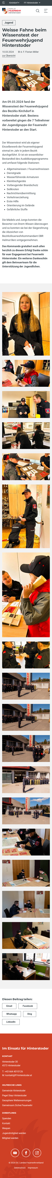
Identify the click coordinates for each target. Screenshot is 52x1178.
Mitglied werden (10, 1138)
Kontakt (6, 1123)
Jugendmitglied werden (14, 1133)
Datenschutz (20, 1168)
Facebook (28, 1006)
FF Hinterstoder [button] (31, 3)
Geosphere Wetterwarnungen (16, 1100)
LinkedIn (10, 1022)
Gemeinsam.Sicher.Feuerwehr (17, 1105)
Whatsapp (11, 1014)
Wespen (6, 1128)
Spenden (6, 1118)
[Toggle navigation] (46, 11)
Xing (29, 1014)
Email (9, 1006)
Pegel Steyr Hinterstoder (14, 1095)
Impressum (33, 1168)
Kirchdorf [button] (13, 3)
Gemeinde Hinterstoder (13, 1090)
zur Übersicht (8, 55)
